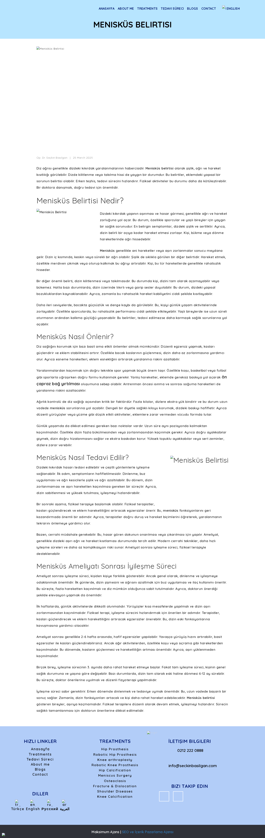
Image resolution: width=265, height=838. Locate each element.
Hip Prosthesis (115, 749)
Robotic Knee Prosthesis (115, 765)
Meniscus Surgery (115, 775)
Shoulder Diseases (115, 791)
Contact (208, 8)
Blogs (192, 8)
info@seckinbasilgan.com (193, 765)
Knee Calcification (115, 796)
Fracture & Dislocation (115, 786)
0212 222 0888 (190, 750)
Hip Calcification (115, 770)
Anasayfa (106, 8)
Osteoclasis (115, 781)
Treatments (147, 8)
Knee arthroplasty (114, 760)
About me (126, 8)
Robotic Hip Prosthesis (115, 754)
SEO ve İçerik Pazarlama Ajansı (147, 832)
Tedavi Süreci (172, 8)
